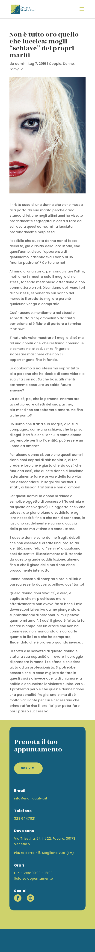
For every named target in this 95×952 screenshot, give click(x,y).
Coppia (55, 63)
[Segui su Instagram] (30, 898)
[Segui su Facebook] (17, 898)
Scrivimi (28, 768)
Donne (68, 63)
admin (20, 63)
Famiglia (16, 69)
